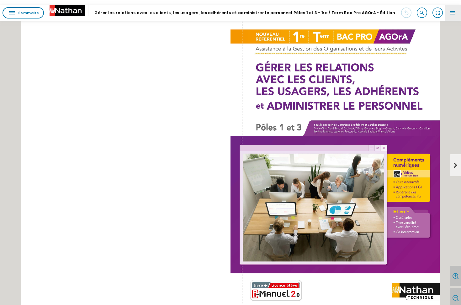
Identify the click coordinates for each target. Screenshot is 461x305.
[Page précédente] (406, 13)
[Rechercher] (422, 13)
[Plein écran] (437, 13)
